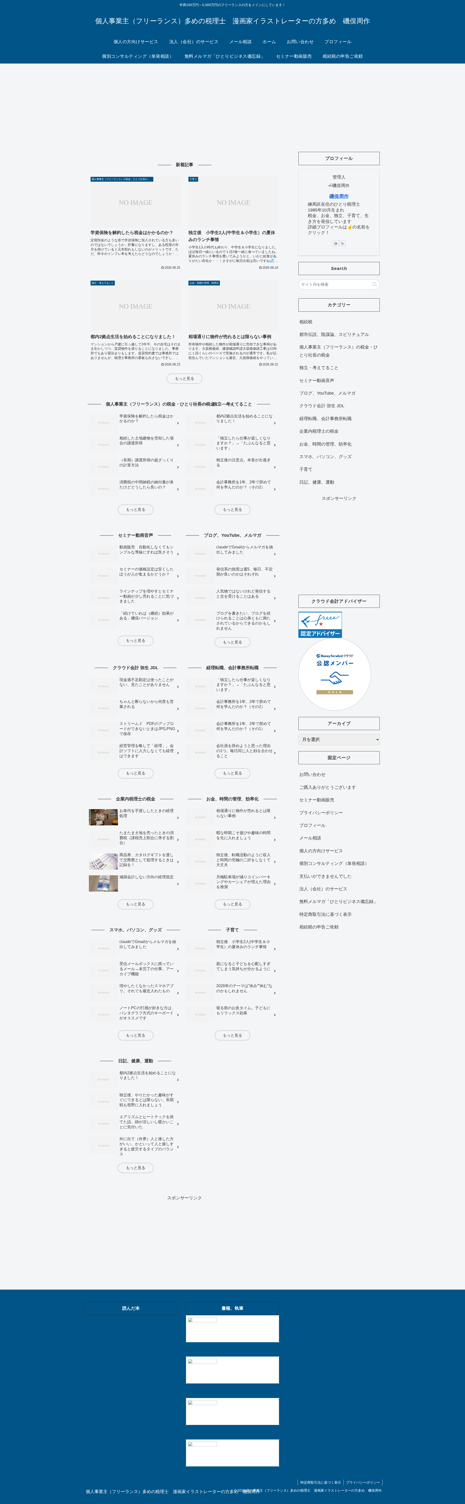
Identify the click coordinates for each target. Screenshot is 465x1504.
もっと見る (184, 378)
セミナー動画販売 (316, 799)
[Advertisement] (232, 103)
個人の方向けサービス (321, 850)
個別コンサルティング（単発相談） (334, 863)
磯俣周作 (339, 196)
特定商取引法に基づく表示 (325, 914)
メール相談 (310, 838)
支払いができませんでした (325, 876)
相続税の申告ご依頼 (319, 927)
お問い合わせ (312, 774)
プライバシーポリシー (321, 812)
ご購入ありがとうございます (327, 787)
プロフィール (312, 825)
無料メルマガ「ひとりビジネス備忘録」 (338, 901)
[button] (375, 284)
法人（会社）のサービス (323, 888)
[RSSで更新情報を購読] (342, 243)
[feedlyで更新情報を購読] (336, 243)
